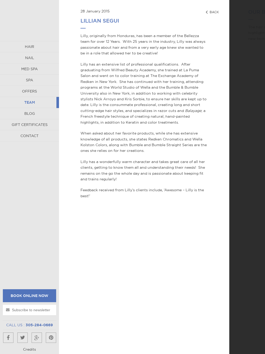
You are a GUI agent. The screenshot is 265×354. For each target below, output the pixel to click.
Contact (29, 135)
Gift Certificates (30, 124)
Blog (29, 113)
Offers (29, 91)
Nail (29, 57)
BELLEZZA (29, 20)
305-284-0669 (39, 325)
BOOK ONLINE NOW (29, 295)
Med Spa (29, 69)
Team (29, 102)
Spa (29, 80)
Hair (29, 46)
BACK (214, 12)
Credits (29, 349)
